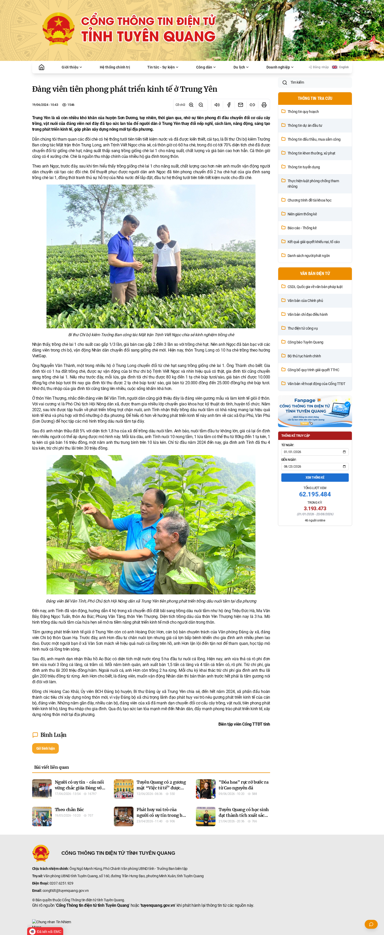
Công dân (204, 67)
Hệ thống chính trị (115, 67)
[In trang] (264, 104)
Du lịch (239, 67)
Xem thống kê (315, 477)
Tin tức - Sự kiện (161, 67)
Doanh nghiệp (278, 67)
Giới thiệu (70, 67)
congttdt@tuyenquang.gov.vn (66, 890)
